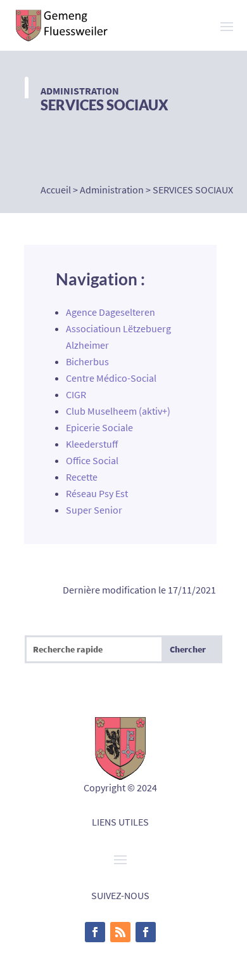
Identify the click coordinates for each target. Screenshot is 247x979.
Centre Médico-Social (111, 378)
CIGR (76, 394)
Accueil (56, 189)
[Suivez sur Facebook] (95, 932)
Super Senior (94, 509)
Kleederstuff (92, 444)
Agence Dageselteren (110, 312)
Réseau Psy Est (97, 493)
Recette (82, 476)
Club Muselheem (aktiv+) (118, 411)
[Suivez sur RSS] (120, 932)
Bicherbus (87, 361)
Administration (80, 90)
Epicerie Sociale (99, 427)
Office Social (92, 460)
